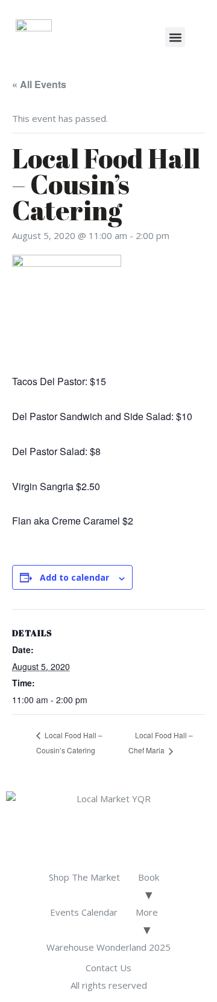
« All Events (39, 84)
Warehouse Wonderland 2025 (108, 947)
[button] (175, 37)
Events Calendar (84, 912)
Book (148, 877)
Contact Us (108, 968)
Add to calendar (74, 577)
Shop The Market (84, 877)
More (147, 912)
